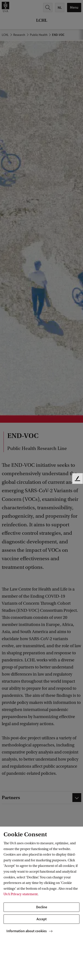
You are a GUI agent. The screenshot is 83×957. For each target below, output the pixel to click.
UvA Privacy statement (21, 894)
